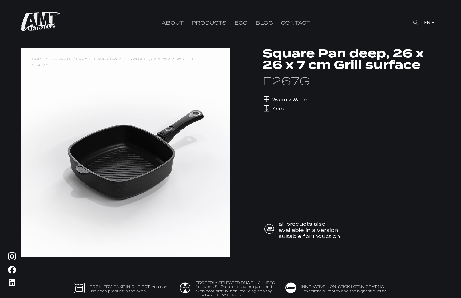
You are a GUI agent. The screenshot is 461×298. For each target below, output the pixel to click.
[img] (12, 257)
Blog (264, 22)
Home (38, 59)
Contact (295, 22)
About (173, 22)
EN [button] (427, 23)
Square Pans (91, 59)
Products (209, 22)
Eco (241, 22)
